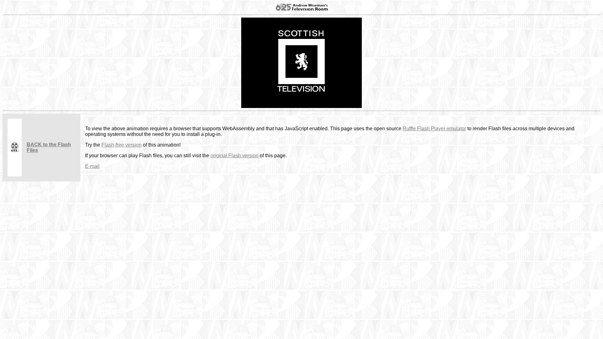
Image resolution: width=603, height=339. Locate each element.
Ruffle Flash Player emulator (434, 128)
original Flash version (234, 155)
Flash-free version (121, 145)
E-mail (92, 166)
